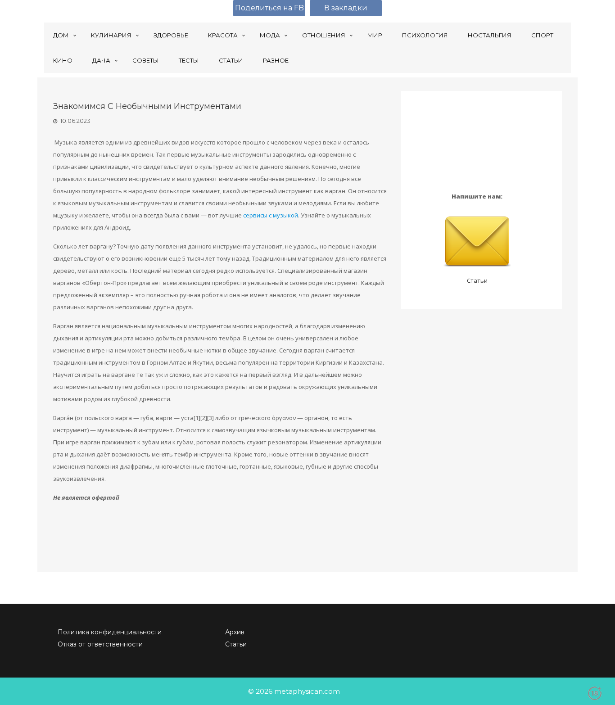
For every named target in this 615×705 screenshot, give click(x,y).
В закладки (345, 8)
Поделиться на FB (269, 8)
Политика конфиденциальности (110, 632)
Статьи (477, 280)
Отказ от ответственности (100, 644)
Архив (234, 632)
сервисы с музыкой (270, 215)
